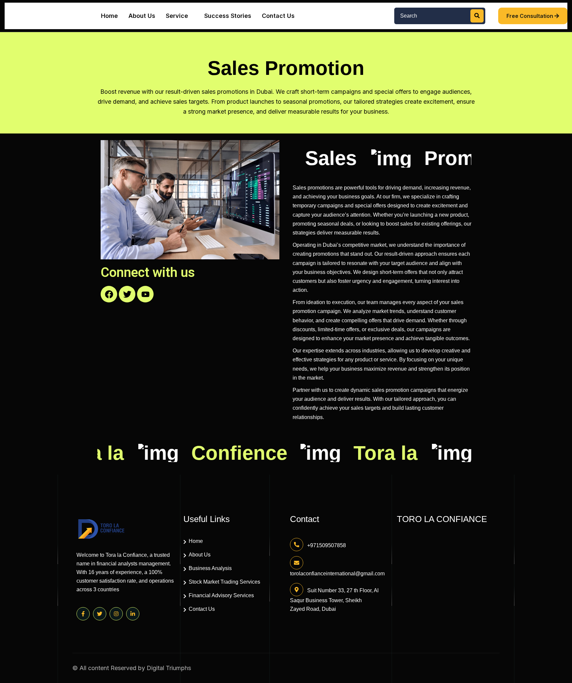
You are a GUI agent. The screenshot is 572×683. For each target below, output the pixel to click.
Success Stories (227, 15)
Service (177, 15)
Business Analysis (210, 568)
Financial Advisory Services (221, 595)
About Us (141, 15)
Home (109, 15)
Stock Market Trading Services (224, 582)
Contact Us (278, 15)
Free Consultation (530, 16)
